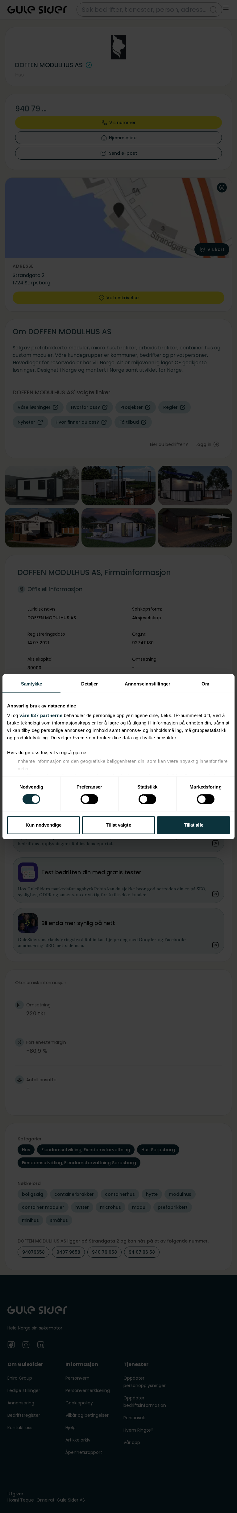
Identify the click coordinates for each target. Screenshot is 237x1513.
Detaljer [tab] (89, 683)
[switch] (89, 799)
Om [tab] (205, 683)
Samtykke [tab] (31, 683)
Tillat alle (193, 825)
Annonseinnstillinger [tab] (147, 683)
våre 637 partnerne (40, 715)
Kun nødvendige (43, 825)
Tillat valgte (118, 825)
